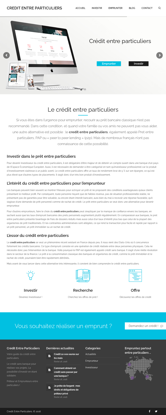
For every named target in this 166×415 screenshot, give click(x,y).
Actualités (90, 354)
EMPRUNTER (115, 8)
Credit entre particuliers (34, 8)
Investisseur (91, 367)
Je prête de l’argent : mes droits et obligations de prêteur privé (67, 389)
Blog (132, 8)
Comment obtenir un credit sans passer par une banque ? (65, 372)
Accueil (80, 8)
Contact (147, 8)
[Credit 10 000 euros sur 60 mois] (49, 356)
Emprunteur (91, 361)
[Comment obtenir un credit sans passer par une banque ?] (49, 370)
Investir (97, 8)
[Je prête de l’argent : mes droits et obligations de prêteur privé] (49, 387)
